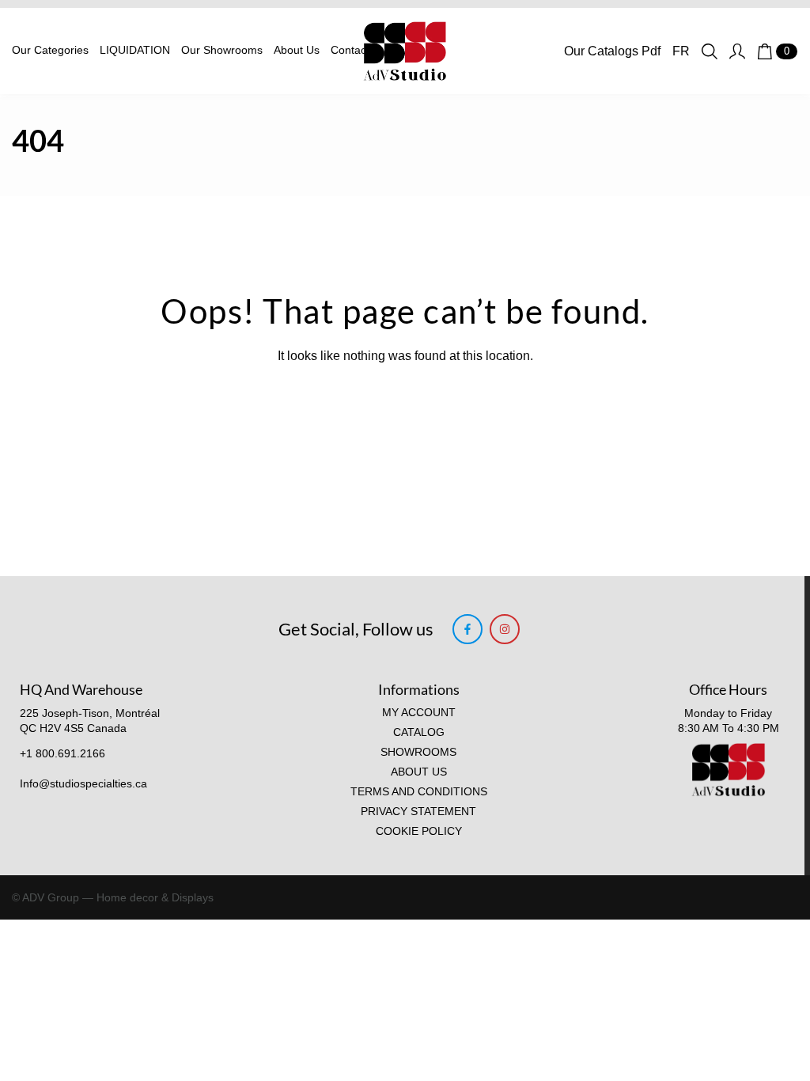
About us (419, 772)
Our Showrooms (222, 50)
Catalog (419, 732)
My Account (419, 713)
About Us (297, 50)
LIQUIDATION (135, 50)
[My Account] (737, 51)
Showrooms (418, 752)
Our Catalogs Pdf (612, 51)
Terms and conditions (418, 792)
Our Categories (50, 50)
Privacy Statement (418, 811)
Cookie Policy (419, 831)
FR (681, 51)
